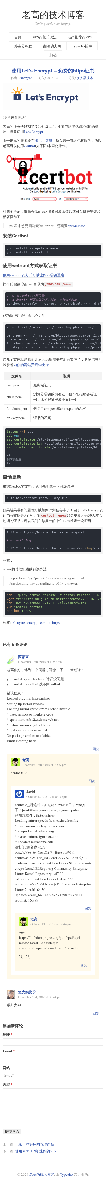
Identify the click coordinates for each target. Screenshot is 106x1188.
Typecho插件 (82, 46)
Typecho (66, 1174)
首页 (17, 37)
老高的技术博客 (53, 14)
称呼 (6, 1035)
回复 (96, 749)
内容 (6, 1085)
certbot (45, 622)
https (56, 622)
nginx (21, 622)
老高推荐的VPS (80, 37)
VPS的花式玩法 (45, 37)
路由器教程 (23, 46)
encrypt (33, 622)
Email (7, 1051)
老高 (25, 759)
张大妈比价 (27, 991)
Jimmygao (25, 77)
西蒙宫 (23, 656)
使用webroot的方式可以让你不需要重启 (33, 275)
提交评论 (12, 1131)
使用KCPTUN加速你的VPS (35, 1151)
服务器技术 (85, 77)
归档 (53, 55)
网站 (6, 1068)
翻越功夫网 (52, 46)
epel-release (76, 225)
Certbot (29, 145)
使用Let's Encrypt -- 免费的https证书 (53, 70)
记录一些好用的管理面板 (34, 1144)
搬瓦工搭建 (43, 140)
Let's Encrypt (33, 131)
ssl (13, 622)
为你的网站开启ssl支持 (31, 364)
